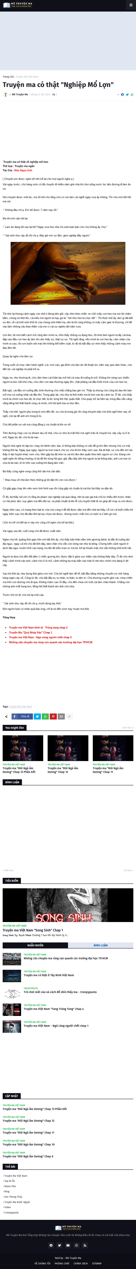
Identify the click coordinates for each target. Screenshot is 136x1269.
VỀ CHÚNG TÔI (42, 1263)
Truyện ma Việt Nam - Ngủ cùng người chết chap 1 (56, 1025)
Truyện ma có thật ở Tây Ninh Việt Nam (49, 975)
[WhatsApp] (132, 94)
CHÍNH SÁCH (81, 1263)
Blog (6, 1191)
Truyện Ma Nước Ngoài (17, 1202)
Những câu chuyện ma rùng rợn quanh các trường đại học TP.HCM (66, 958)
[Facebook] (122, 94)
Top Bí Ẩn (9, 1181)
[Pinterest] (53, 716)
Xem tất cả (128, 727)
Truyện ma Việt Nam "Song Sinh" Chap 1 (33, 930)
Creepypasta (11, 1212)
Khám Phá (10, 1186)
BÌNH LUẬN (101, 945)
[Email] (61, 716)
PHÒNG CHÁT (62, 1263)
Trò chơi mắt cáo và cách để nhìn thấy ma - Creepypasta (60, 992)
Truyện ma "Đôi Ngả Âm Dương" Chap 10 (29, 1144)
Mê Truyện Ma (73, 1258)
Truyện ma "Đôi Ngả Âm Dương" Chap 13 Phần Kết (19, 770)
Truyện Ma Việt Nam (27, 77)
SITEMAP (96, 1263)
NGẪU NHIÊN (35, 945)
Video (7, 1207)
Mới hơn (8, 870)
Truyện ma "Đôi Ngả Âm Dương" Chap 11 (108, 770)
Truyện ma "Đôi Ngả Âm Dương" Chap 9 (28, 1156)
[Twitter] (127, 94)
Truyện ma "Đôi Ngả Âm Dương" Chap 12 (63, 770)
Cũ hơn (128, 870)
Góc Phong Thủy (13, 1196)
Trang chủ (8, 77)
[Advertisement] (68, 40)
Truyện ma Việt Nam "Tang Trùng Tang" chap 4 (54, 1009)
